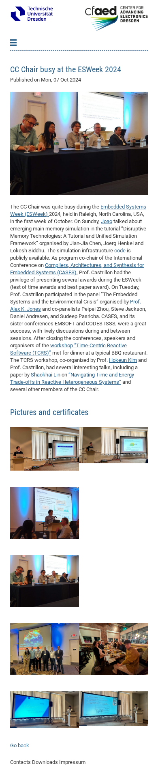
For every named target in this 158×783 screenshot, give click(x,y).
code (120, 250)
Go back (19, 745)
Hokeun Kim (123, 360)
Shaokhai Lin (45, 375)
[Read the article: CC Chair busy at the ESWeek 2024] (79, 143)
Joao (106, 221)
